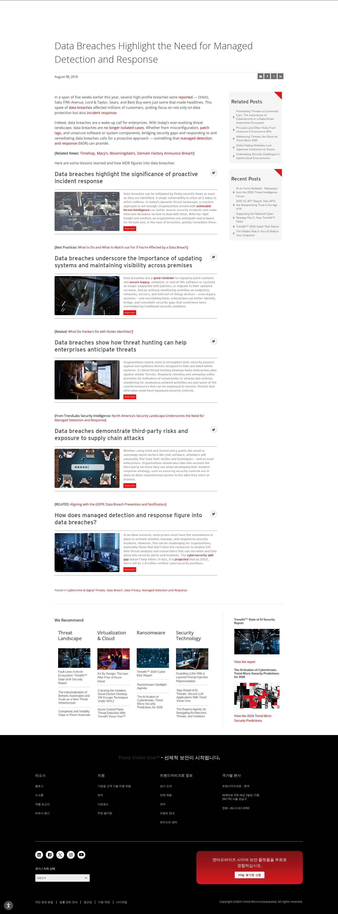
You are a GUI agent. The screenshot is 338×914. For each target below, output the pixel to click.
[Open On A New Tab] (60, 855)
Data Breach (115, 590)
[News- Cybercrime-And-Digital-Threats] (260, 76)
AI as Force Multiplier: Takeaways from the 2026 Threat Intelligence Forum (255, 192)
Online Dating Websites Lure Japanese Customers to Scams (254, 147)
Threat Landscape (70, 635)
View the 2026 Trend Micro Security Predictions (252, 717)
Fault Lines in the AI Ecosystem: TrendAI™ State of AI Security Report (72, 671)
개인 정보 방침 (44, 902)
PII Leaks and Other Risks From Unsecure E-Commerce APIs (254, 129)
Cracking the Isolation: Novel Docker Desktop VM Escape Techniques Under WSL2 (113, 696)
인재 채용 (166, 795)
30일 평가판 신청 (248, 874)
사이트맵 (121, 902)
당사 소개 (166, 786)
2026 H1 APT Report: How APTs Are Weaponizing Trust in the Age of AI (255, 204)
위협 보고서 (42, 804)
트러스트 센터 (168, 822)
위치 (162, 804)
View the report (244, 661)
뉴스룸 (39, 795)
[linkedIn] (280, 76)
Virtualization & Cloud (111, 635)
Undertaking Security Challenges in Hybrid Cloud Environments (256, 156)
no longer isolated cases (124, 127)
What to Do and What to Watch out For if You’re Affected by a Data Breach (132, 247)
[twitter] (274, 76)
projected (181, 559)
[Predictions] (257, 694)
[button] (62, 878)
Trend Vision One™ (139, 757)
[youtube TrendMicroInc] (81, 855)
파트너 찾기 (42, 813)
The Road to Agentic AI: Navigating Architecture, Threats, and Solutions (191, 712)
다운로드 (103, 804)
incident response (101, 112)
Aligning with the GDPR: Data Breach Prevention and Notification (117, 504)
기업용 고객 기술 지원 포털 (114, 786)
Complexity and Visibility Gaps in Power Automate (74, 713)
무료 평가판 (105, 813)
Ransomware (151, 632)
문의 (100, 795)
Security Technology (188, 635)
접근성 (88, 902)
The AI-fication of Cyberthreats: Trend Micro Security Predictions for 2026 (150, 702)
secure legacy (139, 282)
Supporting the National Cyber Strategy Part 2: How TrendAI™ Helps (254, 217)
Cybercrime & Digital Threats (86, 590)
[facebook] (267, 76)
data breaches (80, 107)
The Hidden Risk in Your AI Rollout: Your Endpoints (256, 233)
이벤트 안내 (167, 813)
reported (185, 97)
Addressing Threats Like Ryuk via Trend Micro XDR (255, 138)
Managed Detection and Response (164, 590)
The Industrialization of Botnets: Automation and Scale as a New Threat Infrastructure (74, 697)
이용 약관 (104, 902)
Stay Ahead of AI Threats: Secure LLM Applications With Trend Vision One (191, 695)
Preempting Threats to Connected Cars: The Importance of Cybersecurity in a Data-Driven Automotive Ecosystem (255, 116)
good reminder (163, 278)
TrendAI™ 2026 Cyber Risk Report (257, 226)
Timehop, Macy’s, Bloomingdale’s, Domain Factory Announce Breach (136, 153)
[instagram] (71, 855)
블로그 (39, 786)
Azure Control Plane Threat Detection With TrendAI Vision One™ (112, 713)
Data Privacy (132, 590)
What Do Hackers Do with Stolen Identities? (100, 331)
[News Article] (257, 640)
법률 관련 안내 (68, 902)
